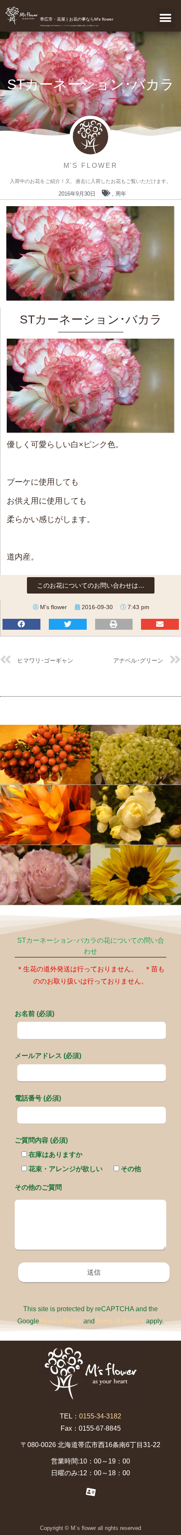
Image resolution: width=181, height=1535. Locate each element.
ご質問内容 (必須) (41, 1140)
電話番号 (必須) (38, 1098)
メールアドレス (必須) (48, 1055)
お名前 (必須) (34, 1013)
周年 (120, 194)
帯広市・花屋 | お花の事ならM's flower (76, 19)
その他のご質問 (38, 1187)
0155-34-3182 (100, 1416)
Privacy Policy (60, 1321)
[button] (165, 17)
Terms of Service (119, 1321)
